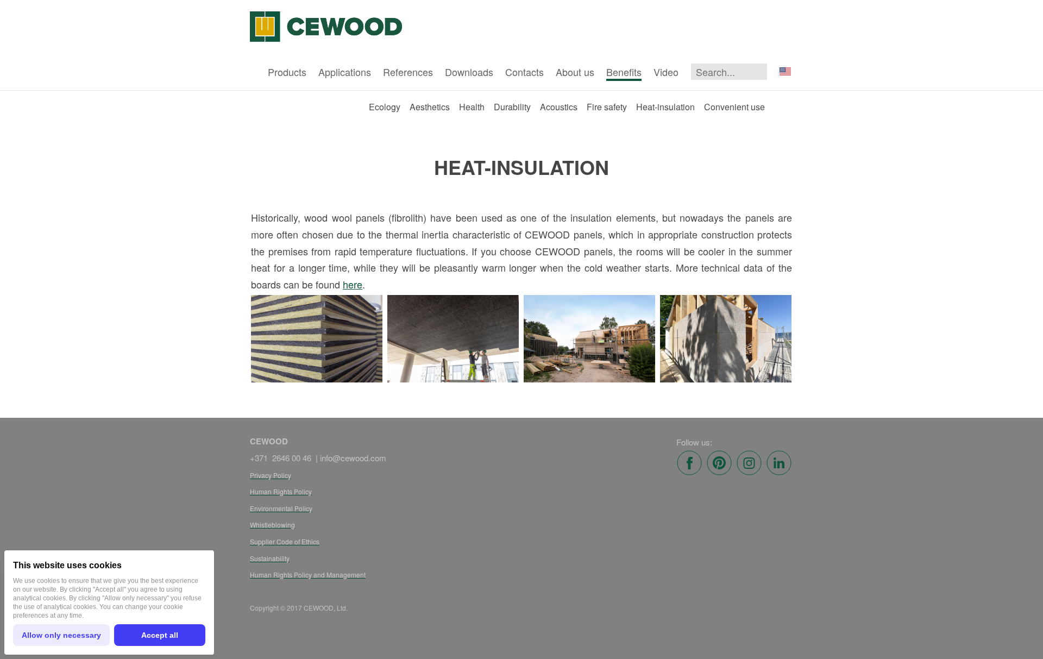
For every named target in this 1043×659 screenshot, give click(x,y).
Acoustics (558, 107)
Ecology (384, 107)
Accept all (159, 635)
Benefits (624, 72)
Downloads (469, 72)
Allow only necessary (61, 635)
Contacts (524, 72)
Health (472, 107)
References (408, 72)
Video (666, 72)
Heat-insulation (665, 107)
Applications (344, 72)
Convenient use (734, 107)
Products (287, 72)
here (352, 284)
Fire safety (607, 107)
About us (575, 72)
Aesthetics (430, 107)
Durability (512, 107)
